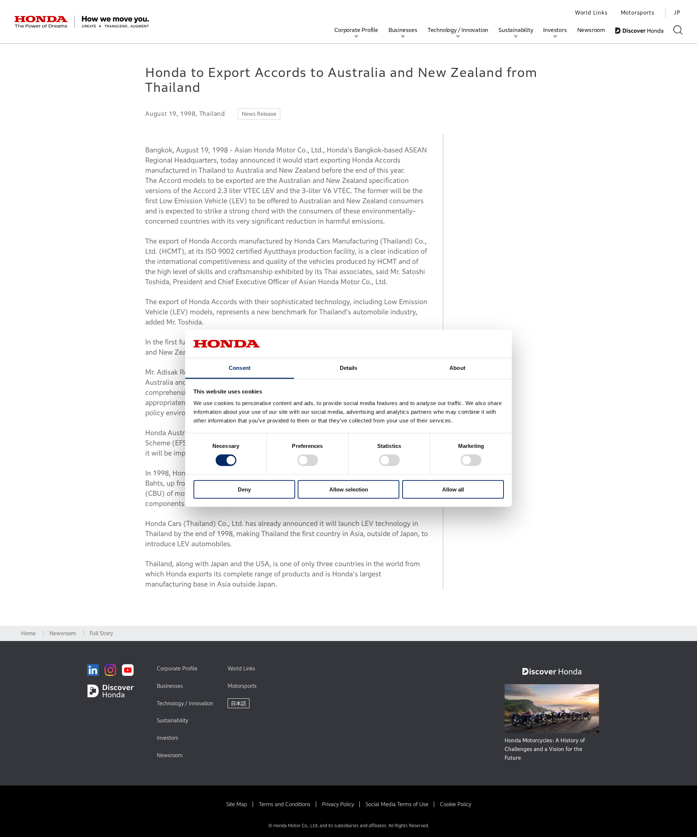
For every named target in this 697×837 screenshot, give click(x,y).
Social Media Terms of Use (397, 804)
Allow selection (348, 489)
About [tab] (457, 368)
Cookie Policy (455, 804)
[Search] (677, 29)
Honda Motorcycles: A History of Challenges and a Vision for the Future (545, 749)
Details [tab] (349, 368)
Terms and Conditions (284, 804)
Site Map (236, 804)
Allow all (453, 489)
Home (28, 633)
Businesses (402, 29)
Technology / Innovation (458, 29)
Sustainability (515, 29)
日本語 (238, 703)
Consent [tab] (239, 368)
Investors (555, 29)
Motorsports (638, 12)
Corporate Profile (356, 29)
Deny (244, 489)
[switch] (307, 460)
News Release (259, 114)
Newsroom (591, 29)
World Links (591, 12)
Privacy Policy (338, 804)
